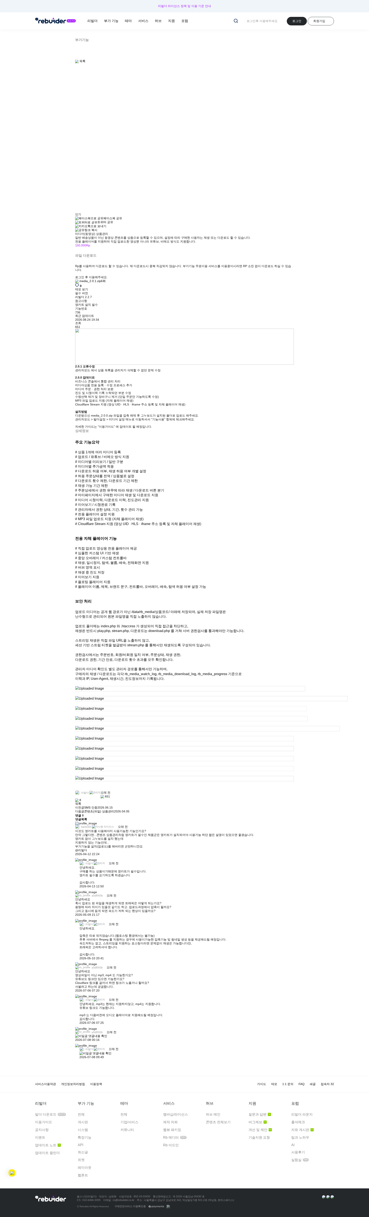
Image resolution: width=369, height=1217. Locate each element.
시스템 (83, 1130)
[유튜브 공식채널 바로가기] (332, 1196)
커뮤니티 (127, 1130)
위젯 (81, 1160)
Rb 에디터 (174, 1137)
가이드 (261, 1084)
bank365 (86, 826)
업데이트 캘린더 (47, 1153)
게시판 (83, 1122)
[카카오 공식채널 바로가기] (323, 1196)
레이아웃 (84, 1167)
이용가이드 (43, 1122)
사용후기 (298, 1152)
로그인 (296, 21)
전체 (81, 1114)
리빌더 (92, 21)
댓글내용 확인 (97, 1036)
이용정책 (96, 1084)
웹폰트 (83, 1175)
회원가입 (319, 21)
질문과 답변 (259, 1114)
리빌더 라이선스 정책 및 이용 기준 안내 (184, 6)
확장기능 (84, 1137)
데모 (274, 1084)
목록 (78, 803)
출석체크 (298, 1122)
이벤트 (40, 1137)
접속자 (327, 1084)
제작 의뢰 (170, 1122)
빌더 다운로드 (50, 1114)
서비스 (143, 21)
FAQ (302, 1084)
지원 (171, 21)
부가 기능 (111, 21)
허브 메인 (213, 1114)
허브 (158, 21)
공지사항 (42, 1130)
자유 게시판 (302, 1130)
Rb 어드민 (171, 1145)
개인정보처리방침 (73, 1084)
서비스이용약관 (45, 1084)
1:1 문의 (287, 1084)
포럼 (184, 21)
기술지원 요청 (259, 1137)
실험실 (299, 1160)
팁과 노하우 (300, 1137)
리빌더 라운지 (302, 1114)
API (80, 1145)
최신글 (83, 1152)
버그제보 (257, 1122)
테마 (128, 21)
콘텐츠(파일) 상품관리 (99, 811)
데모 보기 (81, 289)
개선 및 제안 (260, 1130)
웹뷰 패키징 (172, 1130)
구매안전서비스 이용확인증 (130, 1206)
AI (292, 1145)
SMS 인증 (90, 807)
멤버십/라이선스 (175, 1114)
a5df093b (97, 895)
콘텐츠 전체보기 (218, 1122)
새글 (313, 1084)
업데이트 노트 (47, 1145)
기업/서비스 (129, 1122)
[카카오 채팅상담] (328, 1196)
